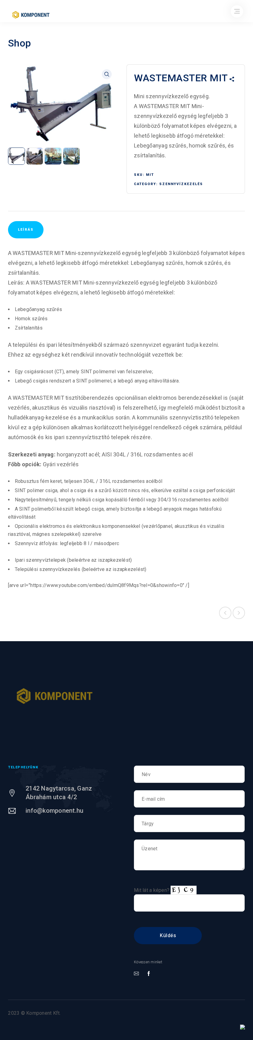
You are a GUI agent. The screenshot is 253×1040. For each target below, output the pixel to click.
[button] (107, 74)
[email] (136, 974)
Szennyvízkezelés (181, 184)
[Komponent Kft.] (54, 696)
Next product (239, 613)
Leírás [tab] (26, 230)
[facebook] (149, 974)
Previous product (225, 613)
